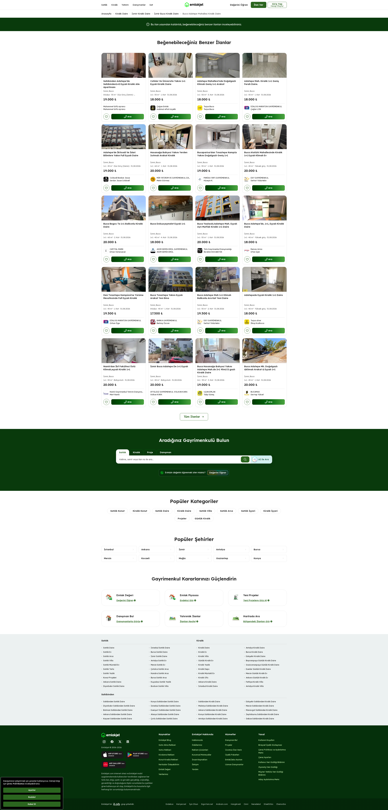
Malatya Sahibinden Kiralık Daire (213, 706)
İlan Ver (258, 4)
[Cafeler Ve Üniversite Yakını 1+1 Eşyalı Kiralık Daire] (170, 65)
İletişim (195, 764)
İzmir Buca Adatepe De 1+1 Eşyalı (169, 366)
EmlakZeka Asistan (233, 759)
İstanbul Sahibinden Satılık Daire (165, 706)
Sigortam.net (207, 804)
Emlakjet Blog (165, 740)
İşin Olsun (193, 804)
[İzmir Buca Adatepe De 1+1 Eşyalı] (170, 350)
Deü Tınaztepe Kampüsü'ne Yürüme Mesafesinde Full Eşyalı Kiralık (123, 297)
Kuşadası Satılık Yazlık (161, 682)
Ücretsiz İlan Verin (233, 750)
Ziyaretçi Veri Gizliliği (267, 767)
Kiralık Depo (203, 669)
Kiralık (114, 5)
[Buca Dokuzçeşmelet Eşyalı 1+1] (170, 208)
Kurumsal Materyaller (201, 755)
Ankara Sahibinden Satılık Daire (117, 714)
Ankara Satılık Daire (112, 682)
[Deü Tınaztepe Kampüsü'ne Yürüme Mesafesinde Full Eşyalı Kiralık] (124, 279)
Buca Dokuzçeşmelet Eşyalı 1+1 (167, 223)
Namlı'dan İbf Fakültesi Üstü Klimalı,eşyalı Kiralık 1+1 (119, 368)
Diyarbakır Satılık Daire (113, 686)
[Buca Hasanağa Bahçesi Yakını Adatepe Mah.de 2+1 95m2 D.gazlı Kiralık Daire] (217, 350)
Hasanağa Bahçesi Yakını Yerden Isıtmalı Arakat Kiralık (168, 154)
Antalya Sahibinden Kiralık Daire (212, 718)
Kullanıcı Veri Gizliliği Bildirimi (271, 762)
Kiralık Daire (121, 13)
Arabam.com (222, 804)
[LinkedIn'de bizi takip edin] (128, 741)
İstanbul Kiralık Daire (208, 686)
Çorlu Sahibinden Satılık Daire (164, 718)
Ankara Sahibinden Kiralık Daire (212, 710)
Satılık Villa (205, 511)
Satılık (104, 5)
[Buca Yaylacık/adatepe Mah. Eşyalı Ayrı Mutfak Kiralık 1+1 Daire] (217, 208)
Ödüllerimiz (197, 745)
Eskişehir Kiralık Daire (255, 656)
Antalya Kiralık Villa (255, 686)
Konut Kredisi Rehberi (168, 759)
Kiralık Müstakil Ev (206, 673)
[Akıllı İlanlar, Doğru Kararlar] (194, 4)
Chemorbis (281, 804)
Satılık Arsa (226, 511)
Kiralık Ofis (203, 677)
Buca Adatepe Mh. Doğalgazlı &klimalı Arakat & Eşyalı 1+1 (260, 368)
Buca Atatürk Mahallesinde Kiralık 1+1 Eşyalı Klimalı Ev (263, 154)
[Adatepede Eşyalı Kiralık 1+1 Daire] (264, 279)
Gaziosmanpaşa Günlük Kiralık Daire (262, 665)
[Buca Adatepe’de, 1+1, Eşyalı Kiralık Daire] (264, 208)
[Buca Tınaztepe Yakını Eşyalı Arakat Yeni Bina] (170, 279)
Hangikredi (236, 804)
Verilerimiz (163, 774)
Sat (151, 5)
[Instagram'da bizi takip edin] (104, 741)
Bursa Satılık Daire (159, 652)
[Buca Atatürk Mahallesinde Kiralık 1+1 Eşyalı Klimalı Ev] (264, 136)
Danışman (165, 452)
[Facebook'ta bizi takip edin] (112, 741)
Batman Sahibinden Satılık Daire (117, 710)
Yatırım (125, 5)
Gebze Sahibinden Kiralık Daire (260, 718)
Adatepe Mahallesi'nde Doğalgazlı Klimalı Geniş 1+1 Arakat (216, 83)
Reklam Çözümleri (200, 750)
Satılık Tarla (108, 669)
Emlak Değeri (165, 769)
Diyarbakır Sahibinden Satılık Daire (119, 706)
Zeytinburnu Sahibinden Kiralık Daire (262, 714)
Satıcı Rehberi (165, 750)
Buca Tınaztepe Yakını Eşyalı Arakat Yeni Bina (166, 297)
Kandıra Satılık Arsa (160, 673)
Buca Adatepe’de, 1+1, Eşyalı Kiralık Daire (264, 225)
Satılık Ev (107, 652)
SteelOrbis (268, 804)
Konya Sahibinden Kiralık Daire (212, 714)
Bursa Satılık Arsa (159, 677)
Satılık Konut (117, 511)
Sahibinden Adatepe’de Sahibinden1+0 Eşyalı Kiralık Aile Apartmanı (121, 84)
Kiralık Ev (202, 652)
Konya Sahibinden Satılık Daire (165, 701)
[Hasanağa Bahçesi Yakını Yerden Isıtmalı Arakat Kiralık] (170, 136)
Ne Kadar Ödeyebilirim (169, 764)
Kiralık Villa (203, 656)
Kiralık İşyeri (270, 511)
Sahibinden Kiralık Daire (209, 701)
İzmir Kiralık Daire (141, 13)
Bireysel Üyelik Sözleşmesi (270, 745)
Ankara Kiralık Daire (207, 682)
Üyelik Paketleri (232, 755)
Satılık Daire (162, 511)
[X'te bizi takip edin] (120, 741)
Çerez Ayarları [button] (264, 757)
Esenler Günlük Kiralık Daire (258, 669)
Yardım (195, 769)
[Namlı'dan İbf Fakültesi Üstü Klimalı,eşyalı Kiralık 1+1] (124, 350)
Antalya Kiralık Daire (255, 648)
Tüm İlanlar (192, 416)
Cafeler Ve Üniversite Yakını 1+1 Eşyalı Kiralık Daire (167, 83)
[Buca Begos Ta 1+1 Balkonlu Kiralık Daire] (124, 208)
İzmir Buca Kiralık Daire (166, 13)
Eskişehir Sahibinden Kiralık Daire (261, 701)
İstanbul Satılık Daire (160, 648)
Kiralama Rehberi (166, 755)
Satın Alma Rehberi (167, 745)
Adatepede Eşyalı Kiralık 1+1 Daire (263, 295)
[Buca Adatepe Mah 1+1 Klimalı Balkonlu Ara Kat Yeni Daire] (217, 279)
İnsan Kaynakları (199, 759)
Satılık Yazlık (109, 673)
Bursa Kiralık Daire (254, 652)
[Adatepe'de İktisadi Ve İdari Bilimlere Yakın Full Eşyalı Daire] (124, 136)
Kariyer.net (181, 804)
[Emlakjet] (110, 735)
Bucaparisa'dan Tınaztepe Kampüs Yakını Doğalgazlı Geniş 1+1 (217, 154)
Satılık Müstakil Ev (111, 665)
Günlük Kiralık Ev (205, 660)
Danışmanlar (139, 5)
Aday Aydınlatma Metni (268, 779)
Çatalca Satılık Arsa (160, 669)
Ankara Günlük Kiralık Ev (257, 677)
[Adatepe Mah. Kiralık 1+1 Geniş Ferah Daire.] (264, 65)
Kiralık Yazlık (204, 665)
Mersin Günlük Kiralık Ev (256, 673)
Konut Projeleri (109, 677)
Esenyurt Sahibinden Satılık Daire (166, 710)
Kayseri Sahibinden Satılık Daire (117, 718)
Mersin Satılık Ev (158, 665)
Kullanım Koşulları (266, 740)
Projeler (182, 518)
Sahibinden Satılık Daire (114, 701)
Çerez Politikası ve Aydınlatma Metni (272, 751)
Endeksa (169, 804)
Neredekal (256, 804)
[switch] (261, 459)
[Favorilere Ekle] (106, 117)
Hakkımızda (197, 740)
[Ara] (245, 459)
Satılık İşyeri (248, 511)
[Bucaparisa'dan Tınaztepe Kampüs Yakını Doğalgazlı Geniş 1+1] (217, 136)
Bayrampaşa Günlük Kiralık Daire (261, 660)
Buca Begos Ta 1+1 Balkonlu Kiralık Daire (123, 225)
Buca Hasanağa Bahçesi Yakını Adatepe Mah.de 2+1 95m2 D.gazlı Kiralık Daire (216, 369)
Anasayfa (106, 13)
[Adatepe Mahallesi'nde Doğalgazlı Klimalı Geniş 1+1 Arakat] (217, 65)
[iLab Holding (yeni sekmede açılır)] (117, 804)
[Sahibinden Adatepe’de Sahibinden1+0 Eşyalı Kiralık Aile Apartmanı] (124, 65)
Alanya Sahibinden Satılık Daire (165, 714)
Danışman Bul (231, 740)
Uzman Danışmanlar (234, 764)
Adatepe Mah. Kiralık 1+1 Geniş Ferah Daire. (261, 83)
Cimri (246, 804)
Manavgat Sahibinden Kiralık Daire (261, 710)
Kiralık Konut (140, 511)
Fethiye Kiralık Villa (254, 682)
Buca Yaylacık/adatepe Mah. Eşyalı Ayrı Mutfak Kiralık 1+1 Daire (217, 225)
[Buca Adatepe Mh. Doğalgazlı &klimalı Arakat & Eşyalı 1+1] (264, 350)
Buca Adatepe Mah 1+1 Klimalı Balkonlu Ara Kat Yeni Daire (214, 297)
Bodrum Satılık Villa (159, 686)
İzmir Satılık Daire (159, 656)
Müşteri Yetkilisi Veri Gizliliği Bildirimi (270, 773)
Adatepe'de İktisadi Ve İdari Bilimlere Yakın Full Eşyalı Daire (120, 154)
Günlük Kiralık (202, 518)
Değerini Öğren (239, 4)
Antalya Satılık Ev (158, 660)
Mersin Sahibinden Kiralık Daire (260, 706)
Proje (150, 452)
